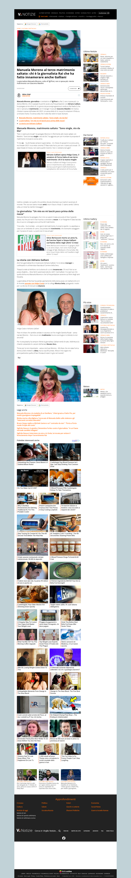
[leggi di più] (79, 95)
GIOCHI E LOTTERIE (105, 177)
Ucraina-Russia (47, 810)
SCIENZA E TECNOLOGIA (107, 305)
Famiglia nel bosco (71, 16)
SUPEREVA (107, 873)
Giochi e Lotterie (72, 807)
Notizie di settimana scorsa (26, 818)
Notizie (27, 830)
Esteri (68, 803)
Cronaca (20, 803)
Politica (44, 803)
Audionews (103, 13)
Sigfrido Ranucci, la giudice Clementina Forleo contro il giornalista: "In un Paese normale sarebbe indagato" (47, 429)
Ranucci (100, 16)
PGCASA (56, 873)
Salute (44, 807)
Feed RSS (65, 831)
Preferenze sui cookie (50, 876)
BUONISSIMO (99, 873)
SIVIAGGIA (84, 873)
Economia (95, 803)
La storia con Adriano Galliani (30, 123)
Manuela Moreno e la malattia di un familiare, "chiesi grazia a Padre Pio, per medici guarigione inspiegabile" (46, 414)
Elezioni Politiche (72, 810)
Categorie (87, 831)
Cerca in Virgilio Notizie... (46, 831)
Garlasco (61, 16)
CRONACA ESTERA (105, 64)
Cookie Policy (39, 876)
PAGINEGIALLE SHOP (47, 873)
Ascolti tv (82, 16)
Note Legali (27, 876)
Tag (102, 831)
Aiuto (58, 876)
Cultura (20, 807)
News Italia (110, 831)
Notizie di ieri (21, 813)
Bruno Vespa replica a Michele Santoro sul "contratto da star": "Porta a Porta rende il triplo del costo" (47, 424)
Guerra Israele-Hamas (99, 810)
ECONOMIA (70, 13)
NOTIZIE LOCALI (104, 138)
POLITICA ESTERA (105, 93)
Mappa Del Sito (76, 831)
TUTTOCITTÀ (73, 873)
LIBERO (23, 873)
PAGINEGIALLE (36, 873)
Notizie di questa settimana (26, 815)
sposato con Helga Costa (34, 283)
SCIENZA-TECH (86, 13)
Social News (96, 807)
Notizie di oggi (22, 810)
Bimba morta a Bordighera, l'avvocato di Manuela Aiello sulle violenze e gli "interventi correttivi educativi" (46, 419)
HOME (19, 28)
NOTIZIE (29, 14)
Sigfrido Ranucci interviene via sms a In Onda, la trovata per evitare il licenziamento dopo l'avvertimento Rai (43, 434)
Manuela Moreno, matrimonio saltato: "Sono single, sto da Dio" (43, 118)
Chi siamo (20, 876)
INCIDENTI (103, 74)
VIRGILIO (28, 873)
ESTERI (77, 13)
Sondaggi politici (91, 16)
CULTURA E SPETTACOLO (29, 28)
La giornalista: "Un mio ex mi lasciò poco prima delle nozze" (42, 121)
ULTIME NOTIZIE (44, 13)
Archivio (95, 831)
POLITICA (62, 13)
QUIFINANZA (91, 873)
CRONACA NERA (105, 83)
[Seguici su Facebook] (64, 839)
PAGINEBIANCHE (64, 873)
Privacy (33, 876)
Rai (19, 357)
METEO (102, 389)
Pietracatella (53, 16)
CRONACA (54, 13)
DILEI (79, 873)
